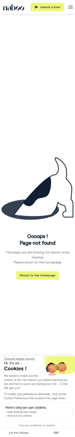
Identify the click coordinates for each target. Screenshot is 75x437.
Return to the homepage (37, 275)
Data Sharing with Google (22, 412)
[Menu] (70, 7)
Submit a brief (50, 7)
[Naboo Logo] (13, 7)
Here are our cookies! (20, 415)
